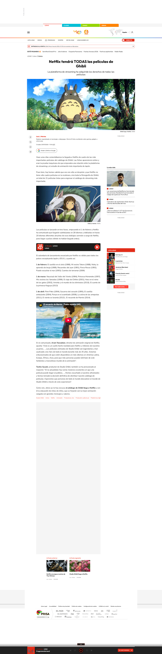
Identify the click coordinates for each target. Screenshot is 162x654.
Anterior (70, 650)
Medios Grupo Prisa (43, 617)
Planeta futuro (106, 613)
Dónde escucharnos (116, 606)
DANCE (85, 25)
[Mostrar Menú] (29, 32)
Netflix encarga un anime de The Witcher (55, 575)
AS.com (101, 611)
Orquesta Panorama (75, 51)
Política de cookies (77, 606)
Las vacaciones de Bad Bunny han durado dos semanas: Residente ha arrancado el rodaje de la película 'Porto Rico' (120, 193)
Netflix (53, 398)
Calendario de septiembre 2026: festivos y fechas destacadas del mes (120, 202)
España (124, 32)
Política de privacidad (64, 606)
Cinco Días (85, 613)
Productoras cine (69, 398)
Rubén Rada (119, 51)
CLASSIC (66, 25)
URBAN (104, 25)
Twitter (30, 142)
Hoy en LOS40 (70, 40)
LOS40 (47, 25)
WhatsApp (30, 147)
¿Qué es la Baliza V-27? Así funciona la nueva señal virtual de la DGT (119, 211)
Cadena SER (95, 611)
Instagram (69, 586)
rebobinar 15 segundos (75, 650)
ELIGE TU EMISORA (124, 650)
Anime (47, 398)
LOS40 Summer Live (82, 40)
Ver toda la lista (120, 287)
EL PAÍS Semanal (99, 613)
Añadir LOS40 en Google (48, 150)
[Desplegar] (81, 644)
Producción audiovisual (82, 398)
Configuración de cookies (90, 606)
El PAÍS (59, 611)
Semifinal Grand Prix (49, 51)
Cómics (40, 56)
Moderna (68, 616)
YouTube (77, 586)
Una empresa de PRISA (43, 612)
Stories (92, 586)
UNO (72, 613)
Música (40, 40)
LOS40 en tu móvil (104, 606)
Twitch (88, 586)
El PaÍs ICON (85, 616)
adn (107, 611)
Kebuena (113, 613)
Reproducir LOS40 (97, 247)
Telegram (30, 151)
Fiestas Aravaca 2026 (91, 51)
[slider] (81, 646)
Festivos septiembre (106, 51)
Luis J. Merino (41, 136)
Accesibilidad (52, 606)
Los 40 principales (68, 611)
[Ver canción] (112, 256)
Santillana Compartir (87, 611)
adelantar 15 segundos (87, 650)
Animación (59, 398)
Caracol (114, 611)
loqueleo (101, 616)
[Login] (132, 32)
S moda (92, 616)
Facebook (30, 137)
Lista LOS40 (31, 40)
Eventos (60, 40)
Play (81, 650)
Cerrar (133, 46)
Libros (35, 56)
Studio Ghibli (40, 398)
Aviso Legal (44, 606)
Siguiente (91, 650)
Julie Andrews (62, 51)
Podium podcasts (77, 616)
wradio (77, 613)
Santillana (77, 611)
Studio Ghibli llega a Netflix (78, 574)
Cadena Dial (92, 613)
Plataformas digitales (97, 398)
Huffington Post (62, 613)
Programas (51, 40)
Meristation (110, 616)
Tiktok (73, 586)
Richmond (58, 616)
